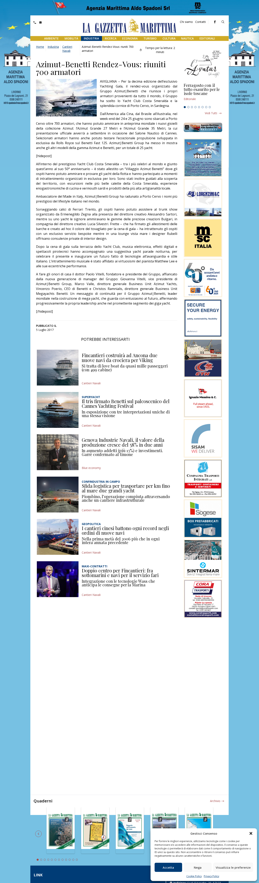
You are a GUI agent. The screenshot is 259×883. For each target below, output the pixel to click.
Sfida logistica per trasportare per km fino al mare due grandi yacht (126, 488)
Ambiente (51, 38)
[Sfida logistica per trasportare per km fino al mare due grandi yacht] (58, 494)
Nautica (187, 38)
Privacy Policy (211, 876)
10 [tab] (70, 860)
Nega (198, 867)
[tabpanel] (203, 93)
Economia (130, 38)
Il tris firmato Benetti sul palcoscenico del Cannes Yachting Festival (126, 403)
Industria (91, 38)
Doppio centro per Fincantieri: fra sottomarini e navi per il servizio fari (120, 572)
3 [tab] (192, 107)
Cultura (168, 38)
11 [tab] (73, 860)
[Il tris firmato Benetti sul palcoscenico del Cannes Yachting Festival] (58, 410)
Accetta (168, 867)
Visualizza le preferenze (233, 867)
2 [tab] (188, 107)
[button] (251, 833)
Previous (38, 834)
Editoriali (207, 38)
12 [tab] (77, 860)
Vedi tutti (211, 113)
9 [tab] (66, 860)
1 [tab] (185, 107)
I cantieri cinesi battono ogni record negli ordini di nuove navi (125, 530)
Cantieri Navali (67, 49)
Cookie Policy (194, 876)
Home (40, 47)
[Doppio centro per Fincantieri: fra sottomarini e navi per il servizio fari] (58, 579)
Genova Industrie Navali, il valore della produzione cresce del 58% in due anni (123, 442)
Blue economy (91, 468)
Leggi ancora (203, 93)
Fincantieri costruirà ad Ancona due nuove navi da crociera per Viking (119, 357)
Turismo (150, 38)
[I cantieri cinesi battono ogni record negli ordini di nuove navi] (58, 537)
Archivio (215, 801)
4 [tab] (195, 107)
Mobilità (71, 38)
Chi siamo (186, 22)
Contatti (200, 22)
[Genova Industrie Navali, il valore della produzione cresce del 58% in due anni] (58, 452)
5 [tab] (199, 107)
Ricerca (110, 38)
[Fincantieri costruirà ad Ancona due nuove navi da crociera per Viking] (58, 368)
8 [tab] (210, 107)
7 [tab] (206, 107)
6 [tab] (203, 107)
